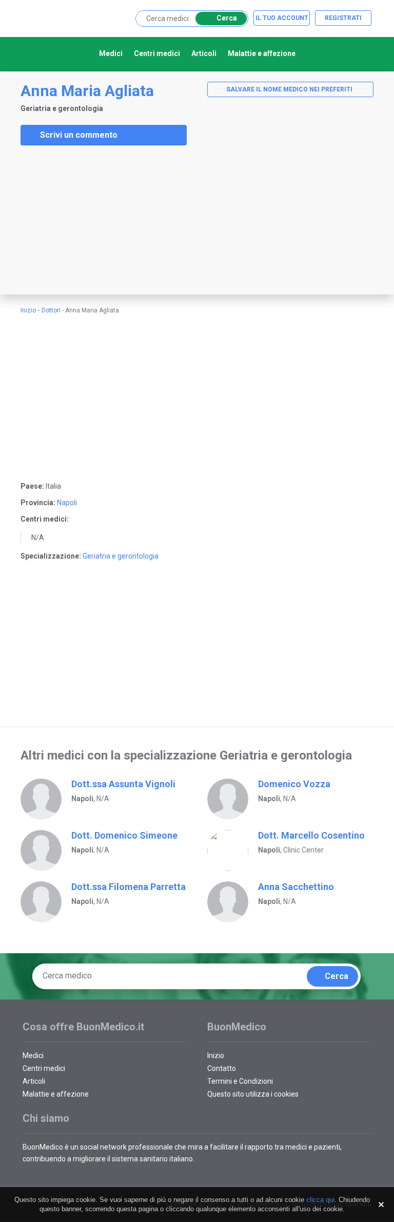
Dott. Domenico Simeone (124, 835)
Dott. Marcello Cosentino (311, 835)
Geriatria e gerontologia (121, 556)
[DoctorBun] (76, 17)
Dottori (51, 310)
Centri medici (157, 53)
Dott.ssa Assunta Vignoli (123, 784)
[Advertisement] (77, 220)
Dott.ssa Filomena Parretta (128, 886)
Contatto (221, 1068)
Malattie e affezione (262, 53)
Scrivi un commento (78, 135)
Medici (111, 53)
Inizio (28, 310)
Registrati (343, 18)
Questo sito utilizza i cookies (253, 1094)
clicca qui (320, 1200)
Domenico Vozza (294, 784)
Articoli (203, 53)
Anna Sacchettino (296, 886)
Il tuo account (281, 18)
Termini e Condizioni (240, 1081)
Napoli (67, 502)
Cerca (226, 18)
